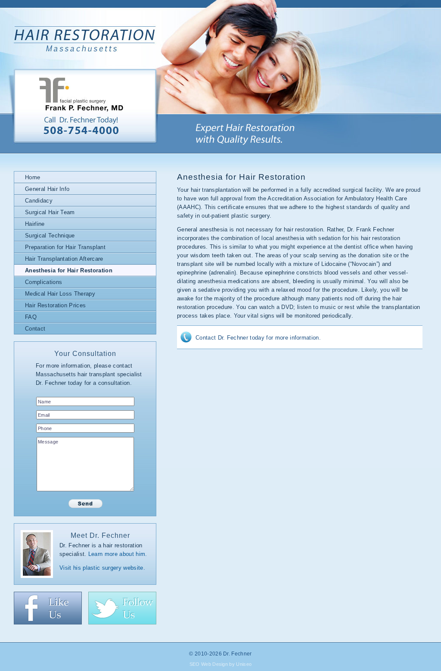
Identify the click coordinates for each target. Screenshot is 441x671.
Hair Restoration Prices (55, 305)
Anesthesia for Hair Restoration (68, 270)
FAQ (31, 317)
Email (44, 415)
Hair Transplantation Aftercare (64, 259)
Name (44, 401)
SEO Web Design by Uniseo (220, 664)
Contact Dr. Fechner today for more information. (258, 337)
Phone (45, 428)
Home (32, 177)
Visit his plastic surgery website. (102, 568)
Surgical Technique (50, 235)
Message (48, 441)
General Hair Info (47, 189)
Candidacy (39, 200)
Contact (35, 328)
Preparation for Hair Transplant (65, 247)
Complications (43, 282)
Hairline (35, 224)
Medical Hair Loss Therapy (60, 293)
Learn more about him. (117, 554)
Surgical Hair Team (50, 212)
